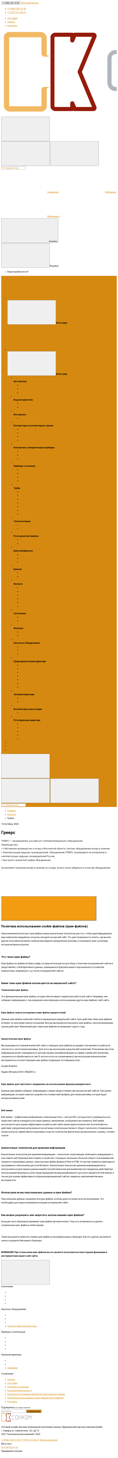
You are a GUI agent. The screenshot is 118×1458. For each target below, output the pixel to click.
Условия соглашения (18, 1387)
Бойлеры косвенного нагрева (35, 403)
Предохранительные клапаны (35, 676)
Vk (2, 1447)
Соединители (26, 587)
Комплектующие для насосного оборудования (43, 646)
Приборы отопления (24, 462)
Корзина (53, 241)
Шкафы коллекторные (31, 433)
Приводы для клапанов (31, 727)
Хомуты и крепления (30, 576)
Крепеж (18, 565)
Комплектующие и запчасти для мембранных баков (46, 558)
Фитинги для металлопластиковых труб (40, 606)
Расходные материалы (25, 532)
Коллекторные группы (31, 440)
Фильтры (18, 624)
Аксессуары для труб (30, 492)
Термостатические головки (33, 731)
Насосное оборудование (26, 639)
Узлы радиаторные (29, 735)
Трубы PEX (25, 499)
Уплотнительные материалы (34, 543)
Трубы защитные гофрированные (37, 503)
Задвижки (25, 702)
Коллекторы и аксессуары (27, 705)
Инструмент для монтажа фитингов (38, 418)
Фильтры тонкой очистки (32, 635)
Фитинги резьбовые (30, 598)
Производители (15, 749)
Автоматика (20, 377)
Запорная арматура (24, 690)
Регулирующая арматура (26, 716)
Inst (12, 1447)
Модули (24, 385)
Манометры (26, 451)
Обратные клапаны (29, 668)
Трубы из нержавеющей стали (35, 506)
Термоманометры (29, 455)
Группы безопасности (30, 683)
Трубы (17, 484)
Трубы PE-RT (26, 495)
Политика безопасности (19, 1390)
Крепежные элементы (31, 573)
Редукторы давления (30, 679)
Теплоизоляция (22, 517)
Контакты (12, 25)
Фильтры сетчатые (29, 632)
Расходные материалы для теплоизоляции (41, 525)
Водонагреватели (23, 396)
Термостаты (26, 392)
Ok (7, 1447)
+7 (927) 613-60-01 (16, 12)
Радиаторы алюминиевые (33, 473)
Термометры (26, 458)
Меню (56, 298)
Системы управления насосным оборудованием (44, 650)
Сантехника (19, 610)
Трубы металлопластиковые (34, 514)
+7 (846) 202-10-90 (10, 3)
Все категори (60, 349)
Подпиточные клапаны (31, 672)
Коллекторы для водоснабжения (36, 429)
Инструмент (20, 411)
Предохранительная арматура (29, 657)
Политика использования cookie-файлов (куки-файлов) (35, 1398)
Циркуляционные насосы (32, 654)
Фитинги (18, 580)
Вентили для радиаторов (32, 738)
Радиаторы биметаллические (35, 477)
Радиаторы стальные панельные (36, 480)
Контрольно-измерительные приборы (33, 444)
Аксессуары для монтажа (33, 539)
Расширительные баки (31, 562)
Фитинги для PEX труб (31, 591)
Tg (16, 1447)
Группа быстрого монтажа (33, 713)
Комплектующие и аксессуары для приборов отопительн (49, 469)
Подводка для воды (30, 621)
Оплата (11, 22)
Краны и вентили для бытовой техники (39, 617)
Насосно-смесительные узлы (34, 436)
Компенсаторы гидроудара (33, 665)
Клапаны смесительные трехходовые (39, 724)
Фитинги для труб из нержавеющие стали (41, 595)
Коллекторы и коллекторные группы (32, 422)
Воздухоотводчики (29, 687)
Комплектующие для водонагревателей (40, 407)
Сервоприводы (27, 388)
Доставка (12, 18)
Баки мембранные (23, 547)
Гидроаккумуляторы (30, 554)
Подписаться (34, 1411)
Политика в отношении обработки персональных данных (36, 1394)
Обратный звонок (30, 3)
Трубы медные (27, 510)
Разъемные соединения (32, 602)
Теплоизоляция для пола (32, 528)
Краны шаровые (28, 698)
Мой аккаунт (53, 216)
